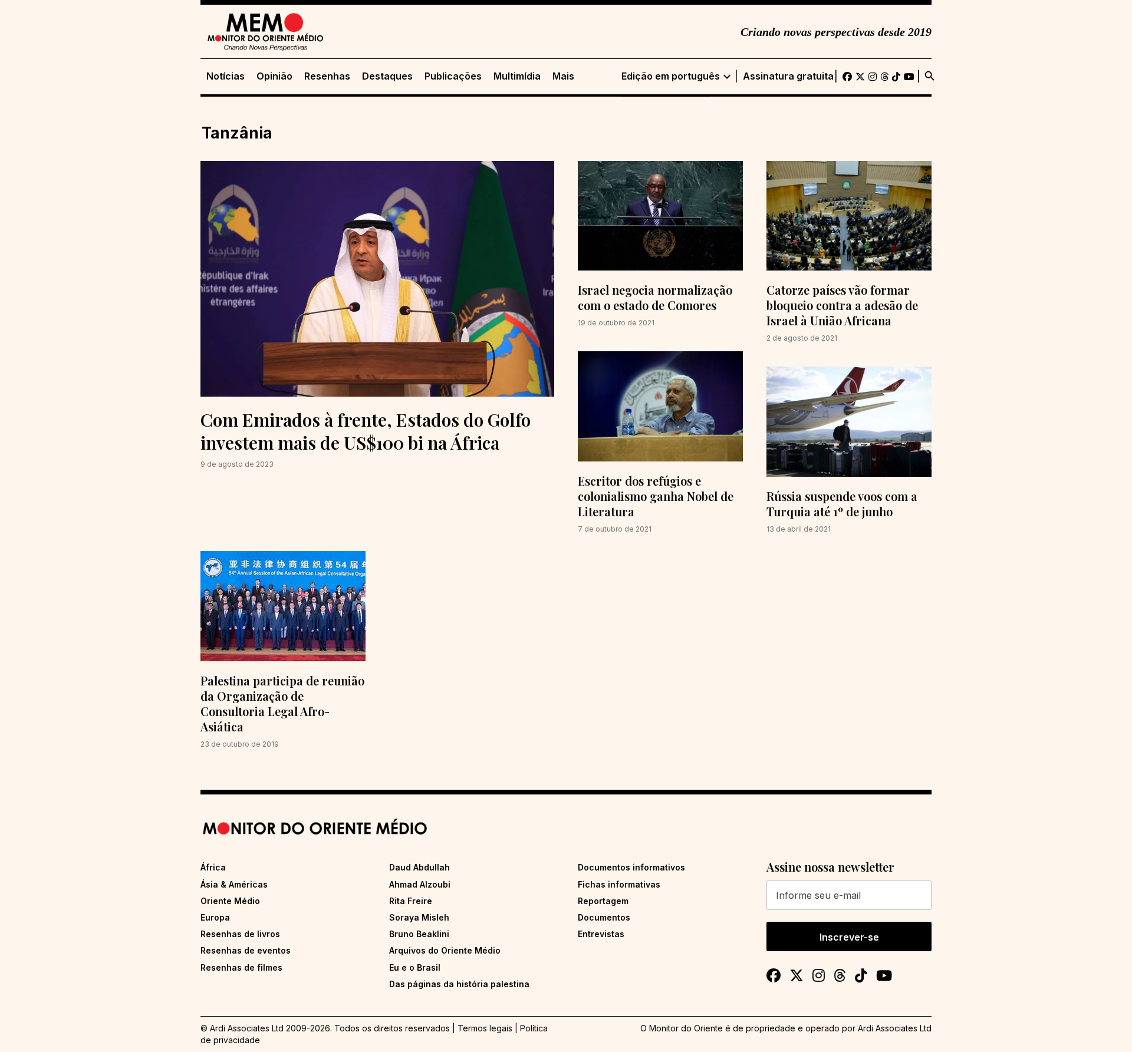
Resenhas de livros (240, 934)
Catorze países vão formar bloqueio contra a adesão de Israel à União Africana (842, 305)
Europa (215, 917)
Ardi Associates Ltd (895, 1028)
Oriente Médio (230, 901)
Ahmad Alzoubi (419, 884)
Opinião (274, 76)
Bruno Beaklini (419, 934)
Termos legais (485, 1028)
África (213, 867)
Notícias (225, 76)
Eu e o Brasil (414, 967)
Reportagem (603, 901)
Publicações (453, 76)
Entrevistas (601, 934)
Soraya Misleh (419, 917)
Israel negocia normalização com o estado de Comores (655, 297)
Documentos (604, 917)
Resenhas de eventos (245, 950)
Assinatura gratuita (788, 76)
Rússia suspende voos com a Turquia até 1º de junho (841, 503)
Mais (563, 76)
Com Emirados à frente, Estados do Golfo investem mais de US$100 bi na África (365, 431)
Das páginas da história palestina (459, 984)
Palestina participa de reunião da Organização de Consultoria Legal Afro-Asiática (282, 703)
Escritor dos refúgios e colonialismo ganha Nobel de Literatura (655, 496)
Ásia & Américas (234, 884)
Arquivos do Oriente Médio (445, 950)
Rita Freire (410, 901)
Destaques (387, 76)
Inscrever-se (849, 937)
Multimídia (517, 76)
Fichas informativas (619, 884)
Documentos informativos (631, 867)
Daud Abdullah (419, 867)
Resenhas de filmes (241, 967)
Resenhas (327, 76)
